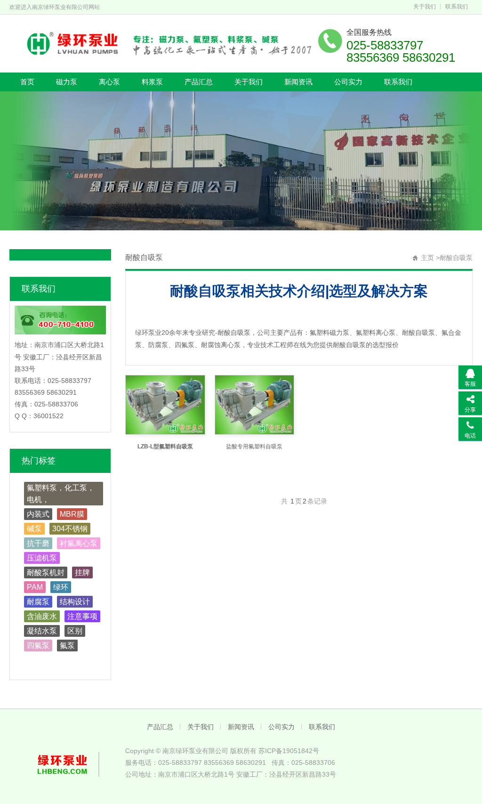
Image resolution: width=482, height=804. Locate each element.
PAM (35, 587)
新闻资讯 (298, 82)
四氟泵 (38, 646)
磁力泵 (66, 82)
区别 (74, 631)
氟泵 (67, 646)
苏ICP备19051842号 (288, 751)
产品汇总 (199, 82)
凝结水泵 (42, 631)
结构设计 (75, 602)
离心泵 (109, 82)
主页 (427, 257)
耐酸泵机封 (45, 572)
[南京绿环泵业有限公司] (163, 42)
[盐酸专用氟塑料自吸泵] (254, 405)
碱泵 (34, 529)
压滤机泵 (42, 558)
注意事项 (82, 616)
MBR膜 (72, 514)
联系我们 (456, 6)
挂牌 (82, 572)
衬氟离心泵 (78, 543)
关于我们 (424, 6)
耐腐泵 (38, 602)
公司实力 (348, 82)
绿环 (60, 587)
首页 (27, 82)
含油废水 (42, 616)
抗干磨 (38, 543)
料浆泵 (152, 82)
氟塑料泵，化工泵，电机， (61, 494)
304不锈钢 (70, 529)
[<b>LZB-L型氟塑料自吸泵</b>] (165, 405)
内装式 (38, 514)
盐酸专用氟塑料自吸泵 (254, 446)
